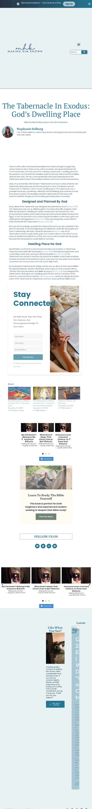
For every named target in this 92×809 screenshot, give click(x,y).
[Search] (84, 52)
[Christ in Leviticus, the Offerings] (69, 393)
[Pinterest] (54, 546)
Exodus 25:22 (60, 254)
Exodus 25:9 (72, 206)
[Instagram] (49, 546)
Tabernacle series (47, 276)
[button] (79, 45)
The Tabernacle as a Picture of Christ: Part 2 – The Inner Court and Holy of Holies (44, 403)
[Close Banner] (89, 4)
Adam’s (57, 231)
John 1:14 (57, 271)
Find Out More (46, 516)
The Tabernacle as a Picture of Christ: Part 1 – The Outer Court (18, 403)
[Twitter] (43, 546)
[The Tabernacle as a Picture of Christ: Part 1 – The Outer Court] (19, 393)
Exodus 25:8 (47, 251)
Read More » (77, 784)
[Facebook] (37, 546)
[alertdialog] (46, 4)
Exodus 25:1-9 (39, 219)
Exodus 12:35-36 (45, 221)
